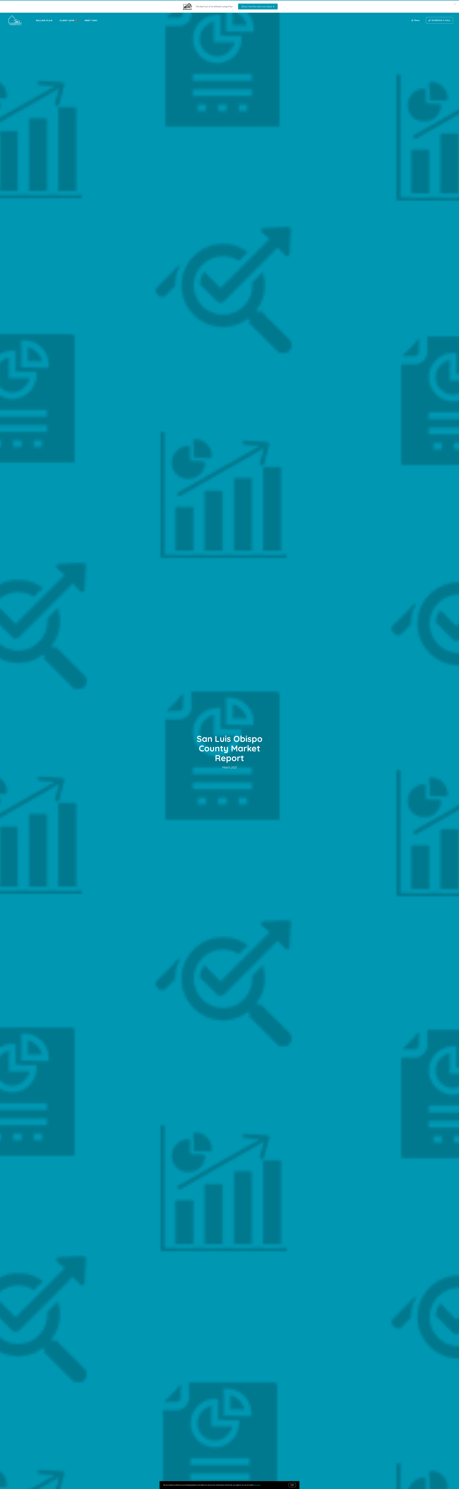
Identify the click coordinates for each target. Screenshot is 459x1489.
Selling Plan (44, 20)
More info (257, 1485)
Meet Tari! (91, 20)
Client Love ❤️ (69, 20)
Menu (417, 20)
